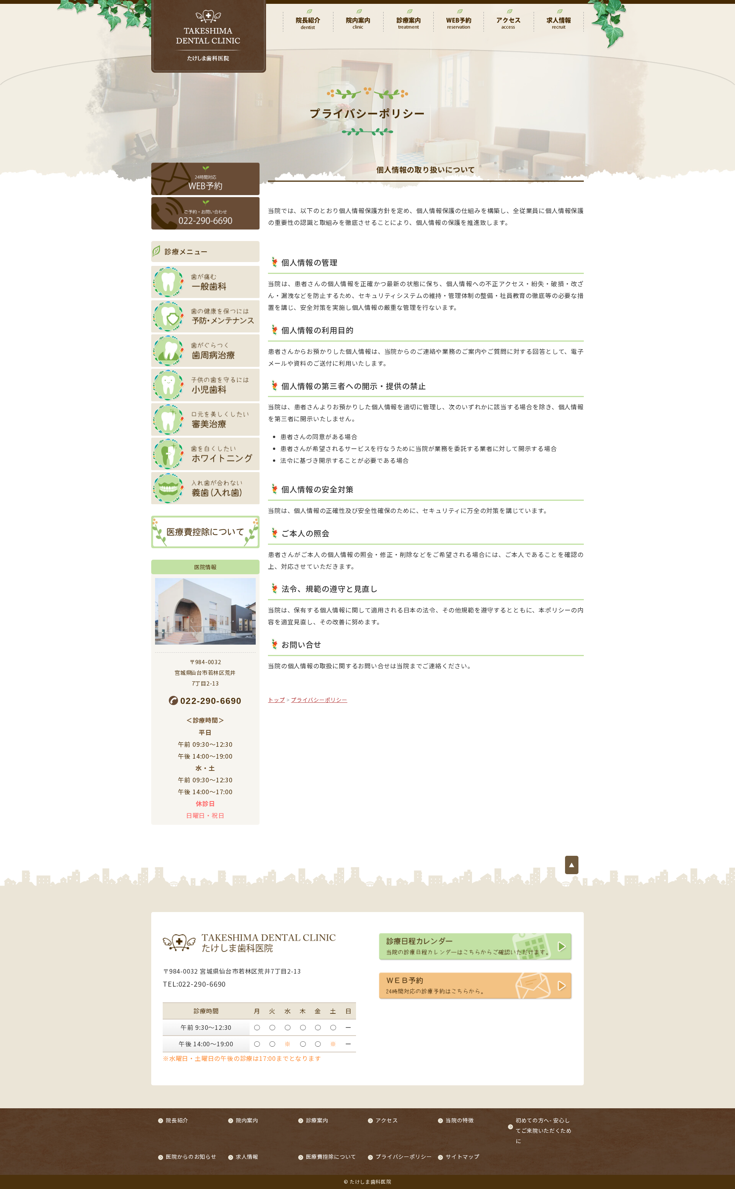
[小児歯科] (205, 385)
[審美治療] (205, 419)
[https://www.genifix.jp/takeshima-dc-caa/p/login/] (205, 179)
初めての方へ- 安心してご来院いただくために (544, 1130)
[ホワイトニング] (205, 454)
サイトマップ (462, 1156)
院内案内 (247, 1120)
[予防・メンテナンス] (205, 316)
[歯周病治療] (205, 350)
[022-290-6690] (205, 213)
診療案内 (317, 1120)
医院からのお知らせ (191, 1156)
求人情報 (247, 1156)
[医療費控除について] (205, 532)
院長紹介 (177, 1120)
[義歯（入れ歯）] (205, 488)
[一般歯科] (205, 282)
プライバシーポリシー (404, 1156)
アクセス (387, 1120)
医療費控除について (331, 1156)
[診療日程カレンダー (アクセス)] (475, 946)
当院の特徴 (460, 1120)
